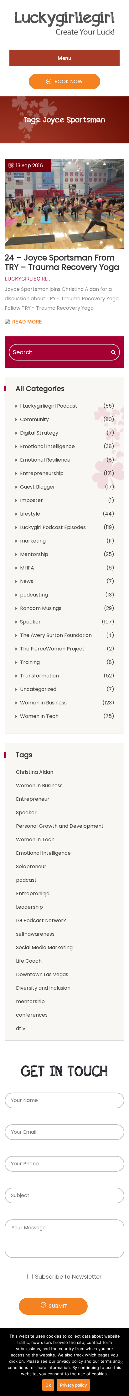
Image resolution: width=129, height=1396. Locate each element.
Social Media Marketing (44, 947)
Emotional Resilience (45, 459)
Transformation (39, 675)
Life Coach (29, 961)
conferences (32, 1015)
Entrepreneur (32, 799)
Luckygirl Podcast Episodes (53, 527)
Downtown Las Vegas (42, 974)
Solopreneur (31, 866)
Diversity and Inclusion (43, 988)
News (26, 581)
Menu (64, 58)
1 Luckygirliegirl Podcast (48, 405)
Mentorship (34, 554)
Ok (48, 1385)
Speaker (30, 621)
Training (30, 662)
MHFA (27, 567)
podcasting (34, 594)
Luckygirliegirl (26, 278)
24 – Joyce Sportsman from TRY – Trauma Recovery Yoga (62, 262)
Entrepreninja (32, 893)
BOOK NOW (68, 81)
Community (34, 419)
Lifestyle (30, 513)
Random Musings (40, 608)
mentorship (30, 1001)
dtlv (20, 1028)
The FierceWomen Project (52, 648)
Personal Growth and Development (60, 826)
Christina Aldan (34, 772)
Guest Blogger (37, 486)
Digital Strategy (39, 432)
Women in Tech (39, 716)
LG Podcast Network (41, 920)
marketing (33, 540)
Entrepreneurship (42, 473)
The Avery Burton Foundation (56, 635)
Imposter (31, 500)
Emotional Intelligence (47, 446)
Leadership (29, 907)
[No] (121, 1362)
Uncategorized (38, 689)
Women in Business (43, 702)
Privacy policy (73, 1385)
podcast (26, 880)
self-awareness (35, 934)
